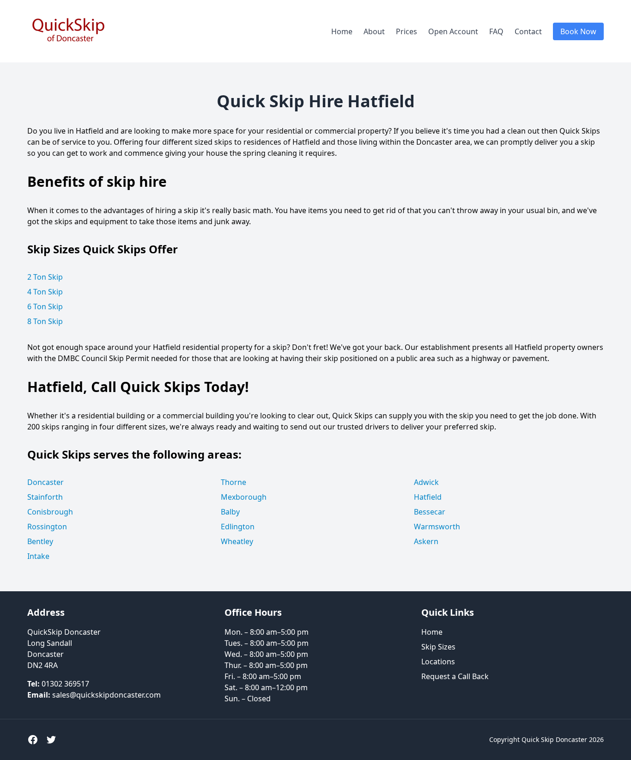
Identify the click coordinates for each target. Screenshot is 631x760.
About (374, 31)
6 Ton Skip (45, 306)
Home (341, 31)
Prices (406, 31)
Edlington (238, 526)
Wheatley (237, 541)
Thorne (233, 482)
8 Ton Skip (45, 321)
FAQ (496, 31)
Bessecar (429, 512)
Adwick (426, 482)
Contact (528, 31)
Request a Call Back (455, 676)
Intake (38, 556)
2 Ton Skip (45, 277)
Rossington (47, 526)
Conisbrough (50, 512)
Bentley (40, 541)
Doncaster (45, 482)
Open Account (453, 31)
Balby (230, 512)
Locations (438, 661)
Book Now (578, 31)
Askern (426, 541)
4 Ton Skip (45, 292)
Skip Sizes (438, 647)
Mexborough (244, 497)
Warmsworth (437, 526)
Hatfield (428, 497)
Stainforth (45, 497)
